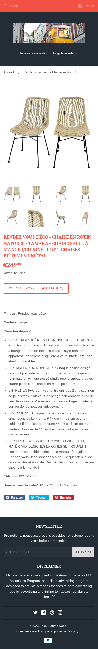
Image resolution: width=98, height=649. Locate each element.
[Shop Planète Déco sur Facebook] (43, 613)
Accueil (9, 72)
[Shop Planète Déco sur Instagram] (60, 613)
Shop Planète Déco (52, 626)
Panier (89, 6)
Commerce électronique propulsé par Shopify (47, 631)
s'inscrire (83, 551)
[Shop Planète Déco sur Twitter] (35, 613)
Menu (14, 6)
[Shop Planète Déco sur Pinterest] (51, 613)
